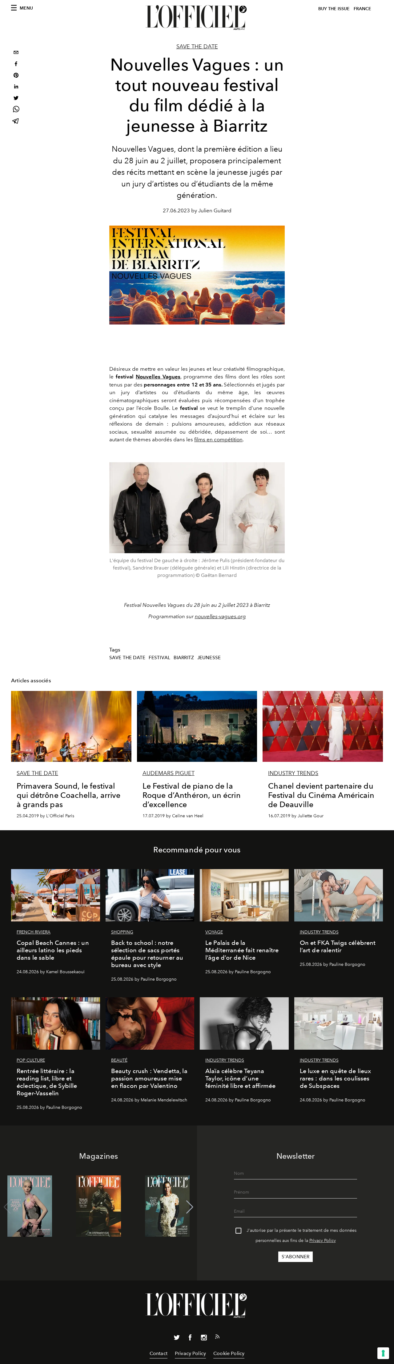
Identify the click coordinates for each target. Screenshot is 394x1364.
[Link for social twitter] (177, 1339)
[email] (16, 53)
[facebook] (16, 64)
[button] (190, 1207)
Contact (158, 1353)
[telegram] (16, 121)
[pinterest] (16, 76)
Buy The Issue (334, 8)
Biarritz (184, 657)
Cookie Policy (228, 1353)
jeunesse (209, 657)
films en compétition (218, 439)
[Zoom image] (197, 507)
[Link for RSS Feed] (217, 1338)
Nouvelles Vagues (158, 377)
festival (159, 657)
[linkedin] (16, 87)
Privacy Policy (322, 1240)
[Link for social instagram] (204, 1339)
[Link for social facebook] (190, 1339)
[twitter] (16, 98)
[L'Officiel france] (197, 17)
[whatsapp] (16, 110)
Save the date (127, 657)
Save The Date (197, 46)
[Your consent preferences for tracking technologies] (383, 1353)
